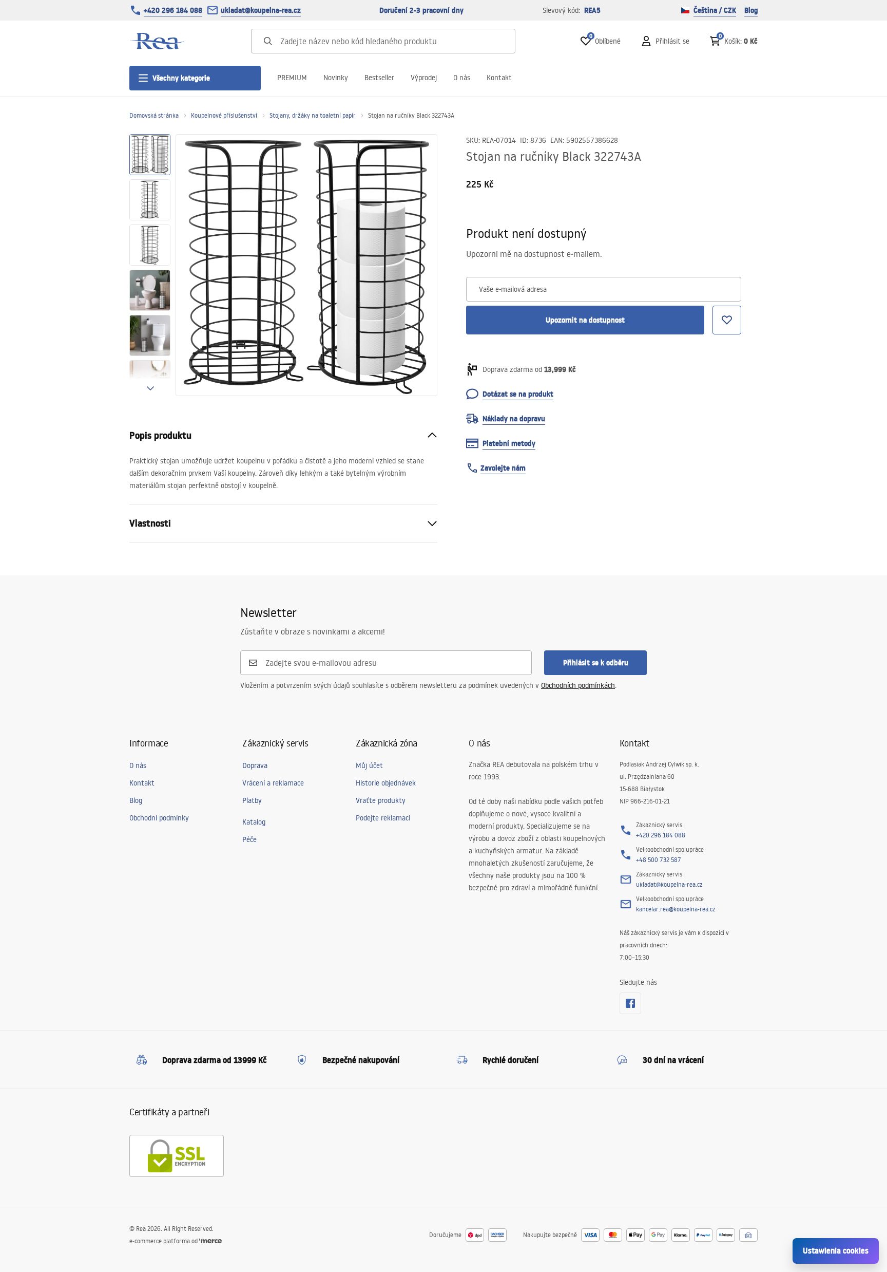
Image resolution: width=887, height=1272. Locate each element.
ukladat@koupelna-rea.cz (261, 10)
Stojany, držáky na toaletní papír (312, 115)
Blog (751, 10)
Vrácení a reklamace (273, 783)
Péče (249, 839)
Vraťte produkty (381, 800)
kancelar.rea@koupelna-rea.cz (676, 909)
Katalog (253, 822)
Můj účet (369, 765)
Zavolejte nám (503, 468)
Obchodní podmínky (159, 817)
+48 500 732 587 (658, 860)
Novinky (335, 77)
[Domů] (157, 41)
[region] (149, 265)
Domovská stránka (154, 115)
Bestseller (379, 77)
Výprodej (424, 77)
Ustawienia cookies (836, 1250)
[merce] (210, 1241)
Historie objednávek (386, 783)
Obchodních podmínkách (578, 685)
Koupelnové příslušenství (224, 115)
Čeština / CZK (714, 10)
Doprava (254, 765)
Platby (252, 800)
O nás (461, 77)
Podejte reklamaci (383, 817)
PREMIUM (292, 77)
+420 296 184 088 (173, 10)
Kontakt (499, 77)
